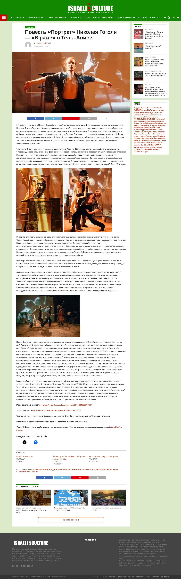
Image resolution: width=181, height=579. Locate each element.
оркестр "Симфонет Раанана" (153, 147)
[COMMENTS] (106, 118)
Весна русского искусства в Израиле (103, 456)
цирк (146, 152)
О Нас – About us (16, 18)
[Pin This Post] (71, 118)
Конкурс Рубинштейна (103, 18)
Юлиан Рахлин (145, 142)
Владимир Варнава (58, 470)
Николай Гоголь (104, 470)
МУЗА (148, 125)
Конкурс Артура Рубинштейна (144, 123)
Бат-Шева (159, 110)
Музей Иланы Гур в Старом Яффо (132, 18)
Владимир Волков (77, 470)
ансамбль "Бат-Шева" (141, 145)
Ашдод (144, 110)
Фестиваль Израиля (153, 140)
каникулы (138, 147)
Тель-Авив (149, 138)
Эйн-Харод (137, 142)
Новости (154, 18)
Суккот (143, 138)
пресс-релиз (32, 471)
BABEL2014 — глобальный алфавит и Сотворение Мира (129, 577)
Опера (136, 134)
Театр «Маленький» (57, 18)
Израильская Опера (37, 18)
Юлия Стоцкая (156, 142)
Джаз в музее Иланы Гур (143, 113)
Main (138, 110)
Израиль (155, 117)
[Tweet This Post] (53, 118)
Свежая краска (152, 136)
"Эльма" (158, 108)
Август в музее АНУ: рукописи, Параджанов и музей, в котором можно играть (32, 510)
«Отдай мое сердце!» (24, 456)
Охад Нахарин (143, 134)
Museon (19, 430)
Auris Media (115, 427)
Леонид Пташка (140, 125)
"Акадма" (137, 108)
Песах (150, 134)
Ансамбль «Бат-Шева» (80, 18)
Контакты (165, 577)
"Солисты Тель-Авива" (148, 108)
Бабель (151, 110)
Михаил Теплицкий (158, 125)
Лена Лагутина (160, 123)
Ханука (163, 140)
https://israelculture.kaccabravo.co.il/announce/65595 (57, 410)
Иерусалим (146, 115)
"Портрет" (43, 470)
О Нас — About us (100, 577)
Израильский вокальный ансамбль (151, 121)
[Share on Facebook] (35, 118)
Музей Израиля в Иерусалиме (143, 127)
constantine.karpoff (43, 43)
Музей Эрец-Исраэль (155, 132)
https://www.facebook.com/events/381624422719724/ (67, 405)
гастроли (90, 470)
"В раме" (34, 470)
